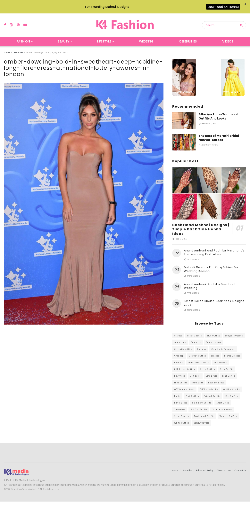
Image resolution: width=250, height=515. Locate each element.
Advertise (187, 470)
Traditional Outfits (204, 416)
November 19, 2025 (209, 145)
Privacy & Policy (204, 470)
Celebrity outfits (183, 349)
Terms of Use (223, 470)
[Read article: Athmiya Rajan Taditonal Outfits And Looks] (184, 120)
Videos (227, 41)
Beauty (63, 41)
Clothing (201, 349)
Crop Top (179, 355)
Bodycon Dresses (234, 335)
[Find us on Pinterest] (18, 25)
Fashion (23, 41)
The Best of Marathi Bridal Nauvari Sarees (219, 138)
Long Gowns (228, 375)
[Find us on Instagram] (11, 25)
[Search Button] (242, 25)
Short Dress (222, 402)
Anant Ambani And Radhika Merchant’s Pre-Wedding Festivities (214, 252)
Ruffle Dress (180, 402)
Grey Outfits (226, 369)
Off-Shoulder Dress (184, 389)
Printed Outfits (212, 396)
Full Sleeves (220, 362)
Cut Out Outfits (197, 355)
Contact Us (240, 470)
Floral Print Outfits (198, 362)
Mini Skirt (197, 382)
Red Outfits (231, 396)
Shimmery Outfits (201, 402)
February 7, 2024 (208, 123)
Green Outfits (207, 369)
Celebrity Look (213, 342)
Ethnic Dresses (232, 355)
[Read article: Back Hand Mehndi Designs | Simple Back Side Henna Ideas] (209, 193)
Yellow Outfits (201, 422)
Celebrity (196, 342)
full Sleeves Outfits (184, 369)
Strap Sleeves (181, 416)
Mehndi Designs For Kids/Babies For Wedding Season (211, 269)
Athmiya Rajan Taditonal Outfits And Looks (218, 116)
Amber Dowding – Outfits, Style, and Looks (47, 52)
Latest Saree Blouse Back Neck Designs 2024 (214, 303)
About (175, 470)
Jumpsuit (195, 375)
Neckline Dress (216, 382)
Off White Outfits (209, 389)
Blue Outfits (213, 335)
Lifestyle (104, 41)
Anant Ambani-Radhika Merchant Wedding (210, 286)
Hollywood (179, 375)
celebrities (180, 342)
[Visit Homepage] (125, 25)
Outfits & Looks (231, 389)
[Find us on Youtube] (25, 25)
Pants (177, 396)
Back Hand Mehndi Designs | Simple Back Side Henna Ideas (200, 229)
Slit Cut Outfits (198, 409)
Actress (178, 335)
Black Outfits (194, 335)
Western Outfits (228, 416)
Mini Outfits (180, 382)
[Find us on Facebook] (5, 25)
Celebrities (188, 41)
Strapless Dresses (222, 409)
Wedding (146, 41)
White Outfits (181, 422)
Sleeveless (179, 409)
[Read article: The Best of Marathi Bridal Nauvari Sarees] (184, 142)
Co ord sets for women (223, 349)
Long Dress (211, 375)
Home (7, 52)
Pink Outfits (192, 396)
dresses (215, 355)
